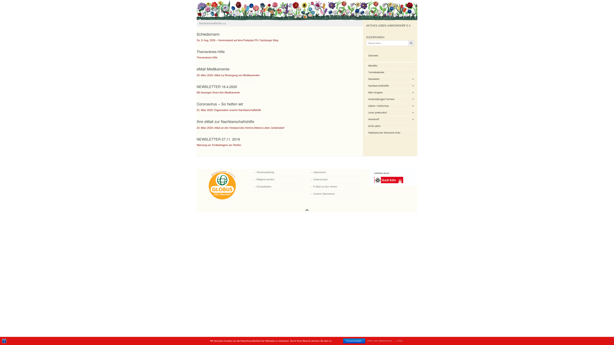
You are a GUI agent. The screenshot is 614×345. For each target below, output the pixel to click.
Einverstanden (354, 341)
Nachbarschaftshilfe (378, 85)
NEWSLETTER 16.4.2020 (217, 86)
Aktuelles (373, 65)
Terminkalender (376, 72)
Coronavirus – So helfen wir (220, 104)
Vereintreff (373, 119)
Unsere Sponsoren (324, 193)
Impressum (319, 172)
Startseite (373, 55)
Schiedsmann (208, 34)
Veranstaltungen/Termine (381, 99)
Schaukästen (263, 186)
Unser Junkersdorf (377, 112)
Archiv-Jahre (374, 125)
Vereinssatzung (265, 172)
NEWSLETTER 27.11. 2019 (218, 139)
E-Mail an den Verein (325, 186)
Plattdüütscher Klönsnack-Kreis (384, 132)
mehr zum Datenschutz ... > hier (384, 341)
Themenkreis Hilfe (211, 51)
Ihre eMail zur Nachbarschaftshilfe (225, 121)
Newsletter (374, 78)
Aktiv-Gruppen (375, 92)
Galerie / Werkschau (378, 105)
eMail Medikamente (213, 69)
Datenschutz (320, 179)
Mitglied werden (265, 179)
